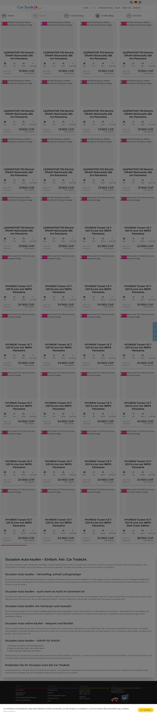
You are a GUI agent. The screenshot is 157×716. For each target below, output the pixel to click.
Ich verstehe (145, 710)
